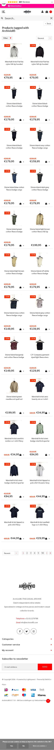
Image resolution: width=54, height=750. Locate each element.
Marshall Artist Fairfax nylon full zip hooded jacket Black (40, 63)
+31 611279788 (31, 618)
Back (49, 24)
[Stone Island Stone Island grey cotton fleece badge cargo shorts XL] (40, 302)
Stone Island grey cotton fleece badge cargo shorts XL (40, 314)
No (24, 746)
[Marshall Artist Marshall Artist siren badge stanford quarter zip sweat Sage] (40, 427)
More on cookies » (40, 746)
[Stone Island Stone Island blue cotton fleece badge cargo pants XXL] (14, 176)
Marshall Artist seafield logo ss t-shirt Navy (39, 523)
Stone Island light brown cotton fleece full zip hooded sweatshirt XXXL (40, 230)
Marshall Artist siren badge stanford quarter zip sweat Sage (40, 439)
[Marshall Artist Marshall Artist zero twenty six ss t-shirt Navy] (40, 385)
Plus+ (4, 684)
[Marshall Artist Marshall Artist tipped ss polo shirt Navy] (14, 511)
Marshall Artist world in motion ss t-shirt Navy (14, 439)
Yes (11, 746)
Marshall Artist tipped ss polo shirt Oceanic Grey (40, 481)
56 (43, 553)
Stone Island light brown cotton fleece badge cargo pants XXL (14, 272)
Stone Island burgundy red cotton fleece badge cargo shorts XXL (14, 356)
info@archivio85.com (29, 622)
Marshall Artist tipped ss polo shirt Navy (14, 523)
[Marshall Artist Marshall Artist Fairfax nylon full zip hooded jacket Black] (40, 50)
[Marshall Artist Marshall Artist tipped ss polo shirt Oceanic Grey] (40, 469)
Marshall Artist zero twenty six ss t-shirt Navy (40, 398)
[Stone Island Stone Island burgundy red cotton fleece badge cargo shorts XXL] (14, 344)
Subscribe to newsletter (15, 658)
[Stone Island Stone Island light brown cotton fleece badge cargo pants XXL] (14, 260)
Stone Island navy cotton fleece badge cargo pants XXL (40, 146)
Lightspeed (30, 679)
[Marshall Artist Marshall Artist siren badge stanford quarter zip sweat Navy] (14, 469)
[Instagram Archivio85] (34, 631)
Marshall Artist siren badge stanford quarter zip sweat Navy (14, 481)
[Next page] (47, 553)
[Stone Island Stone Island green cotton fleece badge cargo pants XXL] (14, 218)
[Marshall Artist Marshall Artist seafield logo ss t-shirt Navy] (40, 511)
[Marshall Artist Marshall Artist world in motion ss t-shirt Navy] (14, 427)
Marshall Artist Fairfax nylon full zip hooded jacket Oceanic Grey (14, 63)
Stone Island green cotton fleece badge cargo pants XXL (14, 230)
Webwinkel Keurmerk (42, 700)
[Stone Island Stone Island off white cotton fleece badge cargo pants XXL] (40, 260)
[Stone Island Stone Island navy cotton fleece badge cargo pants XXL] (40, 134)
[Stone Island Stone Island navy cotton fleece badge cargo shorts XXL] (14, 302)
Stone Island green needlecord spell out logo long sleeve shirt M (14, 398)
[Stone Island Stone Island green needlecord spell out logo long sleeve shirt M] (14, 385)
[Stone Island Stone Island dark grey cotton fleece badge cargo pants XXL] (40, 176)
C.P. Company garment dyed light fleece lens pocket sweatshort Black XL (40, 356)
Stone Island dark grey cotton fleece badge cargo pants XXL (40, 188)
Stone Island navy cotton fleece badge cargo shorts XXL (14, 314)
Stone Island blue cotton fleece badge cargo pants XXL (14, 188)
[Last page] (50, 553)
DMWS (47, 679)
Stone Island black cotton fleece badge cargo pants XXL (14, 104)
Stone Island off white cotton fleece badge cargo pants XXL (40, 272)
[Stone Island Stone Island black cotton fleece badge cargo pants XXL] (14, 92)
